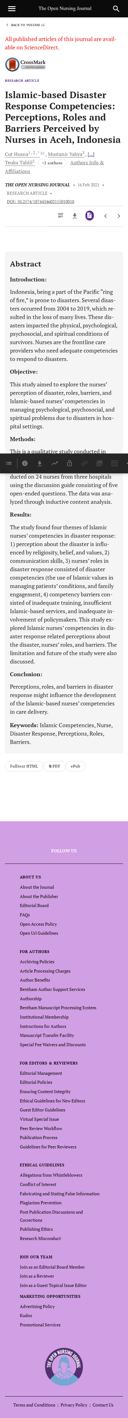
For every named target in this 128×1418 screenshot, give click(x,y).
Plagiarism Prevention (41, 1203)
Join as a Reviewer (37, 1276)
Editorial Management (41, 1073)
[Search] (116, 9)
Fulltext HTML (24, 766)
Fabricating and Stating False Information (59, 1194)
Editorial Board (34, 905)
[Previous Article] (106, 216)
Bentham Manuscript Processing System (58, 1007)
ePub (75, 766)
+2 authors (52, 163)
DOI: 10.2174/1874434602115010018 (40, 201)
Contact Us (103, 1405)
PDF (56, 766)
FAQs (25, 915)
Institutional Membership (44, 1017)
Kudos (26, 1315)
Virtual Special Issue (39, 1119)
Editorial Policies (36, 1082)
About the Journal (37, 887)
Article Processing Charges (45, 971)
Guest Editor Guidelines (42, 1110)
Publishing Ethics (36, 1229)
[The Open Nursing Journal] (64, 1366)
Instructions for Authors (43, 1026)
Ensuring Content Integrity (45, 1091)
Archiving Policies (37, 961)
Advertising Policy (37, 1306)
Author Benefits (35, 980)
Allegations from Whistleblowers (51, 1175)
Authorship (31, 998)
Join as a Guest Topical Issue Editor (53, 1285)
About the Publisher (39, 896)
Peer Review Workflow (41, 1128)
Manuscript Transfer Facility (47, 1035)
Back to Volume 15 (28, 25)
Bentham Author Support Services (52, 989)
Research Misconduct (40, 1238)
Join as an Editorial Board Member (52, 1267)
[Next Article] (119, 216)
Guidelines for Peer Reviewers (48, 1147)
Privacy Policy (74, 1405)
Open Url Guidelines (39, 933)
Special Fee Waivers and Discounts (53, 1044)
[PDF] (89, 216)
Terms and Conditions (34, 1405)
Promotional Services (40, 1325)
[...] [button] (91, 154)
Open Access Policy (38, 924)
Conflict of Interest (38, 1184)
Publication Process (38, 1137)
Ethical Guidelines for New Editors (52, 1101)
